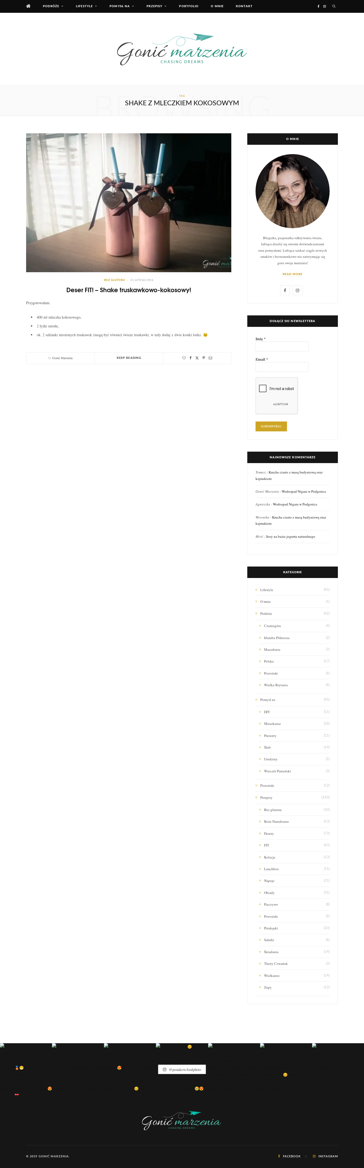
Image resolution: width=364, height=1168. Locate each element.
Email (262, 359)
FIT (266, 845)
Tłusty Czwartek (276, 963)
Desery (269, 833)
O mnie (217, 6)
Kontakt (244, 6)
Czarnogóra (272, 625)
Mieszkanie (272, 723)
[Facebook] (190, 358)
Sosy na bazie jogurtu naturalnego (290, 536)
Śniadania (271, 951)
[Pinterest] (204, 358)
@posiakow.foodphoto (184, 1069)
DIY (267, 711)
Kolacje (269, 857)
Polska (269, 661)
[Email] (210, 358)
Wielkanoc (272, 975)
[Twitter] (197, 358)
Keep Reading (129, 357)
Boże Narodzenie (276, 821)
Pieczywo (271, 904)
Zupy (268, 987)
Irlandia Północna (277, 637)
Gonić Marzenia (62, 358)
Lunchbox (271, 868)
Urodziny (271, 759)
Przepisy (154, 6)
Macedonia (272, 649)
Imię (261, 339)
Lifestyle (84, 6)
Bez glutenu (114, 280)
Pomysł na (120, 6)
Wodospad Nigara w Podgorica (304, 491)
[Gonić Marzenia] (182, 49)
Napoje (269, 880)
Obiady (269, 892)
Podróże (51, 6)
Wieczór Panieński (277, 771)
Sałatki (269, 939)
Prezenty (270, 735)
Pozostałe (271, 673)
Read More (293, 274)
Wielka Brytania (276, 685)
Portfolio (189, 6)
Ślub (267, 747)
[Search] (334, 6)
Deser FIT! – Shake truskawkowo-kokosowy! (128, 289)
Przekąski (271, 928)
